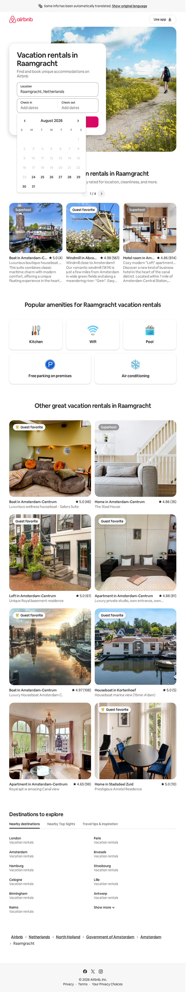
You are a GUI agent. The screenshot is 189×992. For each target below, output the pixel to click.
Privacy (68, 984)
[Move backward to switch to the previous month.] (25, 120)
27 (60, 177)
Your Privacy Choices (107, 984)
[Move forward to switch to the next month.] (78, 120)
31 (33, 186)
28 (69, 177)
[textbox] (37, 107)
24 (33, 177)
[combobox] (58, 91)
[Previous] (84, 193)
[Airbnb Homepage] (21, 19)
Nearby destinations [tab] (24, 824)
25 (42, 177)
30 (24, 186)
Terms (83, 984)
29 (78, 177)
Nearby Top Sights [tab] (61, 824)
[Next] (101, 193)
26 (51, 177)
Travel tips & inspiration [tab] (100, 824)
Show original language (129, 6)
